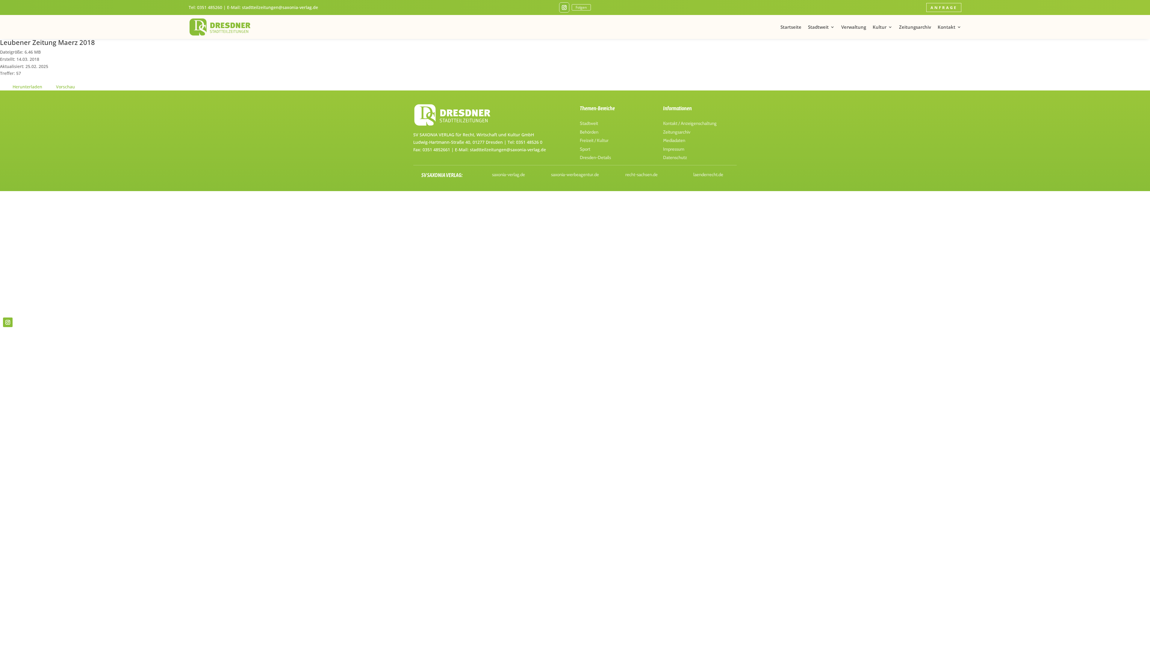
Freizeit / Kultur (594, 140)
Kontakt (946, 27)
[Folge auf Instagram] (564, 7)
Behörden (589, 132)
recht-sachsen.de (641, 174)
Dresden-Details (595, 157)
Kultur (879, 27)
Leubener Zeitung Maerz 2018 (47, 42)
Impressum (673, 149)
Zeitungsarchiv (915, 27)
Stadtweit (818, 27)
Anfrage (943, 7)
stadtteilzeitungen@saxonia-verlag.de (280, 7)
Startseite (790, 27)
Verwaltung (853, 27)
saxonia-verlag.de (508, 174)
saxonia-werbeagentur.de (575, 174)
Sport (585, 149)
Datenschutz (675, 157)
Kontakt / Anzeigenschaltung (690, 123)
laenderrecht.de (708, 174)
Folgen (581, 7)
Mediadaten (674, 140)
